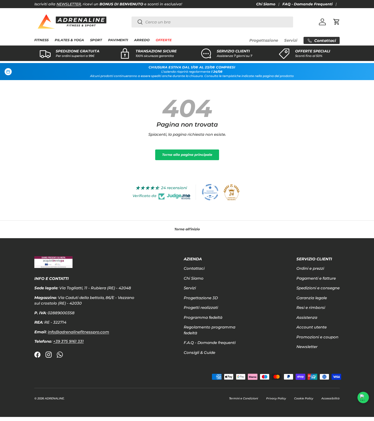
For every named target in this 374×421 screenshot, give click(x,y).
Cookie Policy (303, 398)
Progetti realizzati (201, 307)
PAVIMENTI (118, 40)
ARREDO (142, 40)
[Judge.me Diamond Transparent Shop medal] (210, 192)
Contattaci (194, 268)
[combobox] (212, 22)
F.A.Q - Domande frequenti (210, 342)
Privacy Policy (276, 398)
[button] (336, 21)
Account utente (311, 327)
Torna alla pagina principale (187, 155)
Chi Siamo (265, 4)
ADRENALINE (54, 398)
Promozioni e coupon (317, 337)
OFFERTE (164, 40)
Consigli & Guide (199, 352)
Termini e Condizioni (243, 398)
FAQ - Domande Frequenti (307, 4)
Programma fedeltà (203, 317)
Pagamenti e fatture (316, 278)
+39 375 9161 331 (68, 341)
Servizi (290, 40)
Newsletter (307, 346)
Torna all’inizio (187, 229)
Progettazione (263, 40)
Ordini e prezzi (310, 268)
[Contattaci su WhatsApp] (363, 397)
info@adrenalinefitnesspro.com (78, 331)
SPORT (96, 40)
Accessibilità (330, 398)
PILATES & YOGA (69, 40)
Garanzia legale (311, 297)
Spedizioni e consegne (318, 287)
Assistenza (306, 317)
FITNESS (41, 40)
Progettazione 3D (201, 297)
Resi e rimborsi (310, 307)
